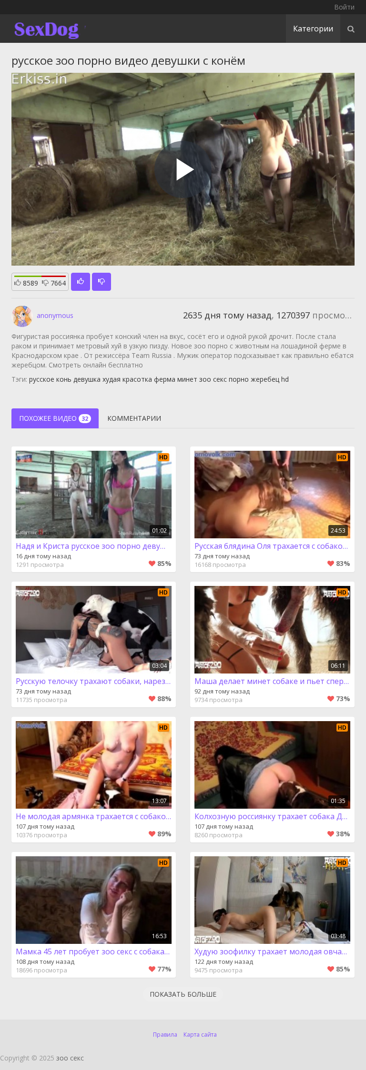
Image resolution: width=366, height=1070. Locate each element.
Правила (165, 1034)
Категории (313, 28)
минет (187, 379)
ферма (164, 379)
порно (239, 379)
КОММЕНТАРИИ (134, 418)
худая (111, 379)
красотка (137, 379)
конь (63, 379)
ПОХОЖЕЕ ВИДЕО (53, 418)
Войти (344, 6)
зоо (205, 379)
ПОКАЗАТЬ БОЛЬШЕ (183, 994)
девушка (87, 379)
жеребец (265, 379)
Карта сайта (200, 1034)
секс (220, 379)
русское (41, 379)
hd (285, 379)
